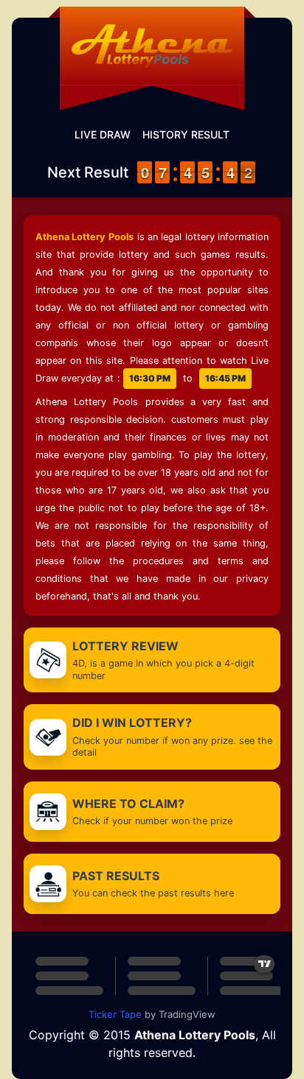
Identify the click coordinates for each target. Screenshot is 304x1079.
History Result (185, 134)
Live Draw (103, 134)
